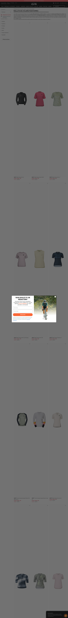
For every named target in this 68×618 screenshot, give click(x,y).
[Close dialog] (55, 296)
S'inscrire (22, 314)
